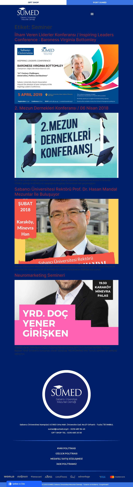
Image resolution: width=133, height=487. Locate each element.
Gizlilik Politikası (67, 453)
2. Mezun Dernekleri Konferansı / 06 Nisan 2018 (61, 108)
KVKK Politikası (66, 448)
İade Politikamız (66, 464)
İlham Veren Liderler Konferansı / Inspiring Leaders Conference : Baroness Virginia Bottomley (64, 37)
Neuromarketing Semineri (40, 275)
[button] (33, 2)
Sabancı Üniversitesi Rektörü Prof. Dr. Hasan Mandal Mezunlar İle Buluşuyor (66, 192)
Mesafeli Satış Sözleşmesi (67, 459)
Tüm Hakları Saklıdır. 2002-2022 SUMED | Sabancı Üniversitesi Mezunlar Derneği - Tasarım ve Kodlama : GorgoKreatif (66, 484)
